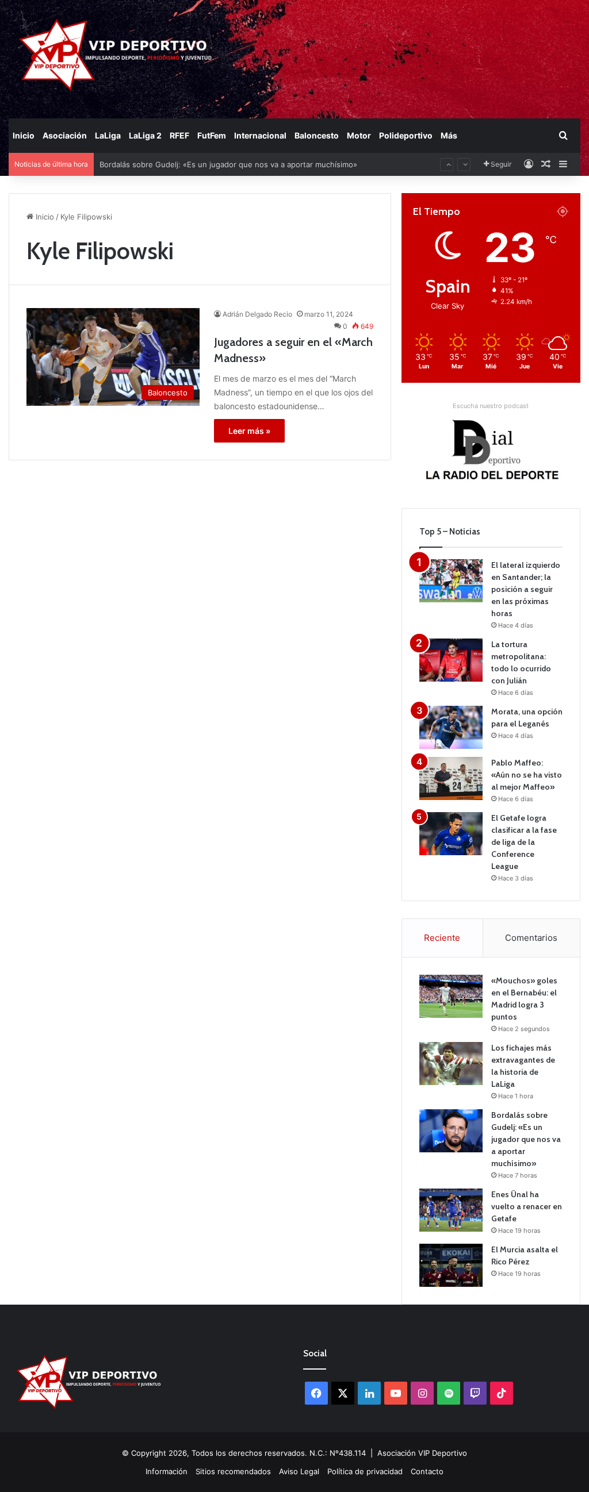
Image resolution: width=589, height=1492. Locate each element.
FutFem (211, 135)
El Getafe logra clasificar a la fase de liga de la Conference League (524, 842)
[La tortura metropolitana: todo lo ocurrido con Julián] (451, 660)
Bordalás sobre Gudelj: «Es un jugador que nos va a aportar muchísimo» (228, 152)
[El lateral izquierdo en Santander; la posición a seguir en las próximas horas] (451, 580)
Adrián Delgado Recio (257, 314)
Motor (359, 135)
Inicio (24, 135)
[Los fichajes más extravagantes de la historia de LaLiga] (451, 1063)
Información (167, 1471)
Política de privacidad (365, 1471)
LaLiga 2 (145, 135)
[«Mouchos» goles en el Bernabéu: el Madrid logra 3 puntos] (451, 996)
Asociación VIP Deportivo (422, 1453)
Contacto (427, 1471)
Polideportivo (406, 135)
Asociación (65, 135)
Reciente (442, 937)
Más (449, 135)
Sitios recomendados (233, 1471)
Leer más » (249, 431)
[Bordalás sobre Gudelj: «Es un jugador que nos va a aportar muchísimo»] (451, 1130)
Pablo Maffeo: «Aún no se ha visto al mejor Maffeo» (526, 774)
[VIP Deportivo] (114, 54)
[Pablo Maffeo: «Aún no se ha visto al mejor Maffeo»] (451, 778)
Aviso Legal (299, 1471)
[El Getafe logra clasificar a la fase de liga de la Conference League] (451, 833)
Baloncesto (316, 135)
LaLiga (108, 135)
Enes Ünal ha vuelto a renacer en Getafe (526, 1206)
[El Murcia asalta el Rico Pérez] (451, 1265)
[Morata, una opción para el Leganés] (451, 727)
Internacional (260, 135)
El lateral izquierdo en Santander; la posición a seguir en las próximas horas (525, 589)
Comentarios (531, 937)
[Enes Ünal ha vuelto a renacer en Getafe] (451, 1210)
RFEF (179, 135)
